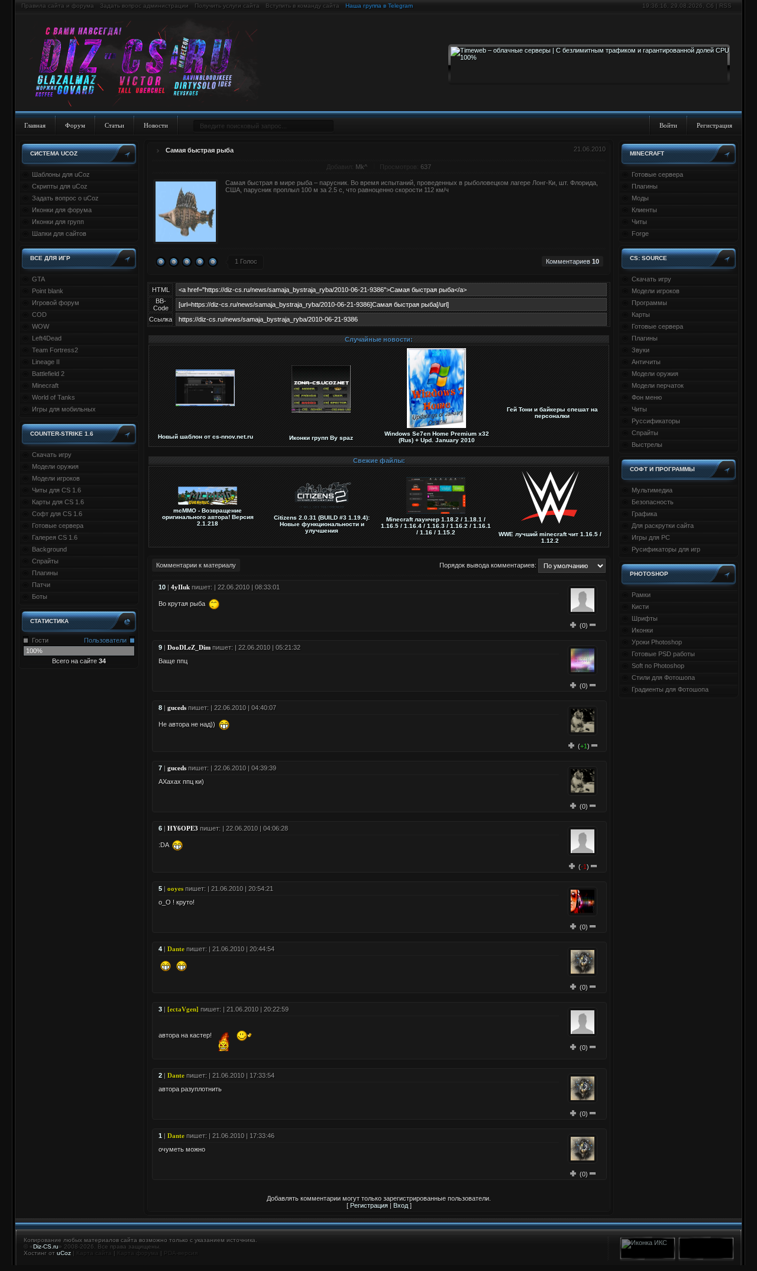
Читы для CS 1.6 (56, 490)
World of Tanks (53, 397)
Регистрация (714, 125)
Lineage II (46, 361)
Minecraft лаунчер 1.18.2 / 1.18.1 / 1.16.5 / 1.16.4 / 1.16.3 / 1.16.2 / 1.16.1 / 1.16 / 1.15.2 (436, 526)
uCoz (64, 1253)
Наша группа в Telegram (379, 5)
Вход (400, 1205)
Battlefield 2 (48, 373)
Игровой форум (55, 302)
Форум (75, 125)
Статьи (114, 125)
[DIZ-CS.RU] (149, 63)
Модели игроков (56, 478)
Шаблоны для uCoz (61, 174)
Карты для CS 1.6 (58, 501)
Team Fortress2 (55, 350)
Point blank (47, 290)
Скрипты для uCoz (60, 186)
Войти (668, 125)
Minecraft (45, 385)
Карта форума (137, 1253)
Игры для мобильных (64, 409)
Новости (156, 125)
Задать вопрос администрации (144, 5)
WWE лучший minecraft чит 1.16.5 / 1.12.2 (550, 537)
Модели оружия (55, 466)
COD (39, 314)
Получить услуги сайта (227, 5)
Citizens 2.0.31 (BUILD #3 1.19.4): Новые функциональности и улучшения (322, 524)
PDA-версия (181, 1253)
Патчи (41, 584)
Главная (35, 125)
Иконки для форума (62, 209)
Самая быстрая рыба (200, 150)
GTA (38, 279)
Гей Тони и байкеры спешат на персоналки (552, 412)
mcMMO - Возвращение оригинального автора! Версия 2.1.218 (208, 517)
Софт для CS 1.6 (57, 513)
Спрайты (45, 561)
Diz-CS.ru (46, 1246)
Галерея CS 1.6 (54, 537)
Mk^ (361, 166)
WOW (40, 326)
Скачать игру (52, 454)
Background (49, 549)
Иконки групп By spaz (321, 438)
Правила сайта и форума (57, 5)
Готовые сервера (57, 525)
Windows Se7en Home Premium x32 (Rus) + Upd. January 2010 (436, 436)
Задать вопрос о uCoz (65, 198)
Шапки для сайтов (59, 233)
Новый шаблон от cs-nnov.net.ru (205, 436)
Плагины (45, 572)
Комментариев (572, 261)
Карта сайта (94, 1253)
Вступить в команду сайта (302, 5)
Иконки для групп (58, 221)
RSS (725, 5)
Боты (39, 596)
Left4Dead (47, 338)
